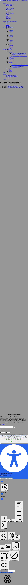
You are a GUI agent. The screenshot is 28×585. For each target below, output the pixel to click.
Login (7, 19)
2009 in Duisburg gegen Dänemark (16, 87)
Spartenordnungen (10, 13)
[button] (0, 443)
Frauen (10, 57)
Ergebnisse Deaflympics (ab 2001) (19, 56)
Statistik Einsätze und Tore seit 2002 (19, 65)
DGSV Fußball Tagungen (12, 76)
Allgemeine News (10, 4)
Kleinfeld (11, 31)
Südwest (8, 26)
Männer (10, 52)
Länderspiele (9, 68)
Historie (7, 14)
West (7, 23)
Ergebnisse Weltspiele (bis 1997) (18, 54)
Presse (4, 79)
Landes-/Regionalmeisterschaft (10, 21)
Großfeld (11, 30)
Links (7, 16)
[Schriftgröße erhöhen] (2, 476)
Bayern (7, 22)
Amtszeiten (8, 78)
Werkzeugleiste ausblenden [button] (6, 478)
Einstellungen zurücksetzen (6, 572)
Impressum (8, 17)
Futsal (10, 32)
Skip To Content (4, 571)
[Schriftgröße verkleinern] (2, 481)
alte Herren (11, 59)
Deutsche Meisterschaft (8, 27)
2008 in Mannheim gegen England (15, 86)
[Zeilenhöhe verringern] (2, 499)
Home (4, 3)
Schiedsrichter (9, 9)
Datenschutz (8, 18)
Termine (7, 7)
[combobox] (14, 439)
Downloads (8, 12)
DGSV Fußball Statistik (11, 75)
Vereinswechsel (9, 10)
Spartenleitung (9, 5)
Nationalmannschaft (7, 49)
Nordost (7, 25)
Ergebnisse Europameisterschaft (18, 53)
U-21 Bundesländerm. (8, 72)
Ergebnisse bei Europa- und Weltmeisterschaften (17, 67)
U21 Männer (11, 58)
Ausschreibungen (10, 8)
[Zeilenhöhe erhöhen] (2, 494)
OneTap (9, 475)
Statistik (4, 74)
